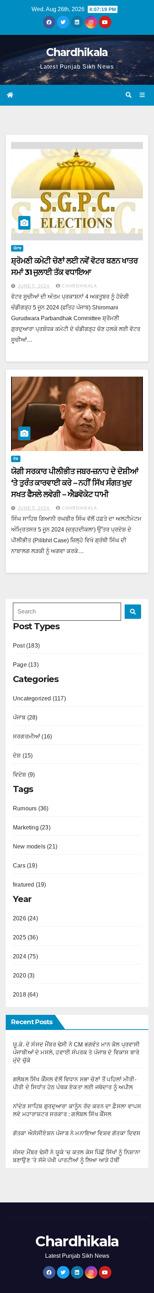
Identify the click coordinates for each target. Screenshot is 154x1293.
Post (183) (26, 646)
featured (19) (29, 885)
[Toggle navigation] (142, 95)
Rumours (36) (30, 808)
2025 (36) (25, 937)
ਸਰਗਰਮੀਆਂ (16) (32, 736)
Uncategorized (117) (39, 698)
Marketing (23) (31, 827)
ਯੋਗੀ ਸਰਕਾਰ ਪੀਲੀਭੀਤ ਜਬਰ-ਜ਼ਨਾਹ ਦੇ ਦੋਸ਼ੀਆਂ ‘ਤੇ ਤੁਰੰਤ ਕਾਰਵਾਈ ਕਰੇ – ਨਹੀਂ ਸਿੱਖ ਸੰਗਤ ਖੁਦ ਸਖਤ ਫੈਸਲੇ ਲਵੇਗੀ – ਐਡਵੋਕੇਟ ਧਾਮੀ (74, 482)
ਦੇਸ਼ (15, 459)
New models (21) (35, 846)
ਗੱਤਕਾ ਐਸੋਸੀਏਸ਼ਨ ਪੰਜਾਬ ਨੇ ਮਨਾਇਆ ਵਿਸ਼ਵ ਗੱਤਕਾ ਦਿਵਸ (77, 1133)
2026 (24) (25, 918)
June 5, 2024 (34, 286)
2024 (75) (25, 956)
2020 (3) (24, 975)
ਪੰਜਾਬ (17, 248)
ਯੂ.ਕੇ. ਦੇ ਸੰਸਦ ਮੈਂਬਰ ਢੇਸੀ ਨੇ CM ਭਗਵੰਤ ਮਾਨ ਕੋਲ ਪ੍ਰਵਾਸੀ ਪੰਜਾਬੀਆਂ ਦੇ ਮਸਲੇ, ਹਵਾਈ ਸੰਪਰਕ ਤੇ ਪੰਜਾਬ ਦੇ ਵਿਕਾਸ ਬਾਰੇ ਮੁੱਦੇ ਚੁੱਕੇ (76, 1052)
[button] (128, 95)
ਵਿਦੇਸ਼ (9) (24, 775)
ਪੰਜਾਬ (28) (25, 717)
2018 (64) (25, 994)
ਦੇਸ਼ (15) (23, 756)
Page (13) (26, 665)
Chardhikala (76, 52)
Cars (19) (25, 865)
